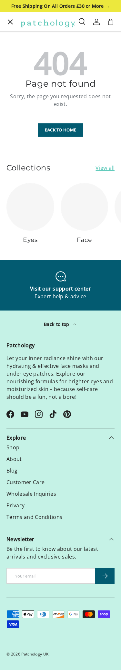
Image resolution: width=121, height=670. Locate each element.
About (17, 172)
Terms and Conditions (34, 517)
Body (15, 130)
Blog (11, 470)
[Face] (84, 206)
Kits (14, 67)
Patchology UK (34, 654)
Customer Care (25, 482)
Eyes (15, 46)
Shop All (19, 151)
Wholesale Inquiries (31, 493)
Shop (12, 447)
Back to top (57, 324)
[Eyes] (30, 206)
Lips (14, 109)
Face (15, 88)
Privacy (15, 505)
